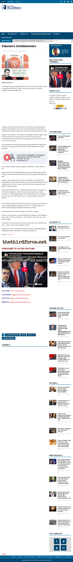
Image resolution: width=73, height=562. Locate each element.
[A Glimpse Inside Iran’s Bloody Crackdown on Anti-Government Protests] (52, 508)
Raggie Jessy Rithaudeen (20, 295)
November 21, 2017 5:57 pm (11, 51)
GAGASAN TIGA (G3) (56, 308)
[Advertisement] (50, 17)
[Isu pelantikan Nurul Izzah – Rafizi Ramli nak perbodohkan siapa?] (52, 314)
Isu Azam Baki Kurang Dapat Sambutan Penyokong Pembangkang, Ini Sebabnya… (64, 149)
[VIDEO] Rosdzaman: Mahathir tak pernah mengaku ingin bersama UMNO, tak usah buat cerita (64, 358)
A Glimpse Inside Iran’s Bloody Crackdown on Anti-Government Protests (64, 509)
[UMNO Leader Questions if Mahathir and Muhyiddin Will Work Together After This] (52, 415)
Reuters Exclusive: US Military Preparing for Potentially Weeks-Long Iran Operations (64, 522)
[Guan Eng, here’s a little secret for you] (52, 228)
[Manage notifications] (3, 554)
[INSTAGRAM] (71, 1)
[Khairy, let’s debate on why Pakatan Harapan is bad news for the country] (52, 260)
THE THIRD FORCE (12, 34)
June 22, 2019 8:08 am (64, 363)
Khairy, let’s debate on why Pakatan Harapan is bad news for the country (64, 261)
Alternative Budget (12, 335)
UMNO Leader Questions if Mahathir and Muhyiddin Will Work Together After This (64, 417)
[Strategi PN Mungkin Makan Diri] (52, 138)
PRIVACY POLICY (59, 557)
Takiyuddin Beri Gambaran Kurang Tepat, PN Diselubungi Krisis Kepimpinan (64, 180)
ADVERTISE (10, 1)
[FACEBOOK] (61, 1)
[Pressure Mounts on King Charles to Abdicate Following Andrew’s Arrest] (52, 402)
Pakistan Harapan (8, 338)
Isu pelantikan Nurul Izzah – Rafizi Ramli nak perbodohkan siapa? (64, 314)
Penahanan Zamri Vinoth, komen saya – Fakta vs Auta (64, 192)
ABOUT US (19, 557)
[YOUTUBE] (68, 1)
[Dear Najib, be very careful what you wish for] (52, 249)
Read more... (52, 103)
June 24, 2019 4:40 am (64, 349)
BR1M (23, 335)
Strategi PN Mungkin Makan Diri (64, 136)
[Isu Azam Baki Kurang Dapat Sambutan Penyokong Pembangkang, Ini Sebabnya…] (52, 148)
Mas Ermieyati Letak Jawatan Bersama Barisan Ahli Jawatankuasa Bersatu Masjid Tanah (64, 495)
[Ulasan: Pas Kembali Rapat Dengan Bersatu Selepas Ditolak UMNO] (52, 389)
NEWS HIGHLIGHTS (6, 37)
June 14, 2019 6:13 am (64, 377)
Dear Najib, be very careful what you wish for (64, 248)
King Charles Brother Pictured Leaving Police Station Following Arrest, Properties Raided (64, 480)
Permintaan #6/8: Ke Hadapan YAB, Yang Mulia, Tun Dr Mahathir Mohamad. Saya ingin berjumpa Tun (64, 275)
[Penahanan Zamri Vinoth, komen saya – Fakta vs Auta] (52, 192)
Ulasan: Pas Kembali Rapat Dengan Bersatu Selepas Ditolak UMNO (63, 389)
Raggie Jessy (24, 51)
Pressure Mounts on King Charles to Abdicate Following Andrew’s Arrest (64, 403)
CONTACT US (69, 557)
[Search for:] (62, 41)
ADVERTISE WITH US (29, 557)
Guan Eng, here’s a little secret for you (64, 227)
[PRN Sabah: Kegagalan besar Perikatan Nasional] (52, 430)
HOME (3, 34)
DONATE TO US (40, 557)
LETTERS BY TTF (24, 34)
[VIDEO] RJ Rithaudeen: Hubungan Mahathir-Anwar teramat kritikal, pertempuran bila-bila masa (64, 345)
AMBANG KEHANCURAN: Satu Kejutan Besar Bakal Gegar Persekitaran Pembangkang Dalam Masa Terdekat (64, 164)
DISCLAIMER (49, 557)
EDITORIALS (56, 34)
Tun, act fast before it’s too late (64, 237)
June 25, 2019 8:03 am (64, 336)
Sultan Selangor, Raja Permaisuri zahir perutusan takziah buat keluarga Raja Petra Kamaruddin (64, 443)
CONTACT (18, 1)
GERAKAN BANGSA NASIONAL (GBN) (40, 34)
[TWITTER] (64, 1)
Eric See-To (9, 234)
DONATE (3, 1)
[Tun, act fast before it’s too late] (52, 238)
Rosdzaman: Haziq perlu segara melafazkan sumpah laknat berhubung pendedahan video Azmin (64, 371)
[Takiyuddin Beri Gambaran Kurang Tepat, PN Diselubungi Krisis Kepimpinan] (52, 179)
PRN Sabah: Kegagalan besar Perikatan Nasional (64, 430)
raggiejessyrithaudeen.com (20, 302)
